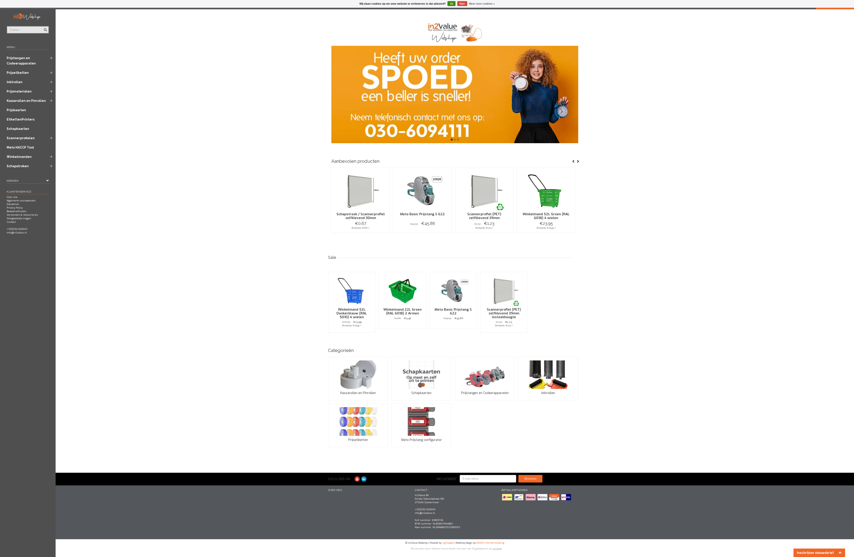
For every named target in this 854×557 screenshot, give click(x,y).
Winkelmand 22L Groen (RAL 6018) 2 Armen (402, 311)
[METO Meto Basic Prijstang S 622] (422, 191)
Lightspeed (447, 542)
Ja (451, 3)
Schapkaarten (18, 129)
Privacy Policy (15, 207)
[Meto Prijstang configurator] (421, 421)
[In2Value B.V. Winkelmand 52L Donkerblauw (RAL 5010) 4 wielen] (352, 291)
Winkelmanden (19, 157)
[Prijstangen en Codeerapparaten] (484, 374)
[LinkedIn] (364, 479)
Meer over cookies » (482, 3)
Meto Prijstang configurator (421, 440)
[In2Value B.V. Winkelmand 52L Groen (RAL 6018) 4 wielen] (546, 191)
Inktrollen (14, 82)
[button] (51, 58)
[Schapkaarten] (421, 374)
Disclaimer (13, 204)
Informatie (351, 332)
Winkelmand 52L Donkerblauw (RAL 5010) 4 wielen (351, 313)
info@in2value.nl (17, 232)
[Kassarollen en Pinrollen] (358, 374)
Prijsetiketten (18, 72)
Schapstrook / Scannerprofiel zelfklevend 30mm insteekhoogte (360, 218)
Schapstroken (18, 166)
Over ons (12, 197)
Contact (11, 222)
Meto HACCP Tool (20, 147)
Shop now (360, 233)
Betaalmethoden (16, 211)
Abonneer (530, 479)
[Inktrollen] (548, 374)
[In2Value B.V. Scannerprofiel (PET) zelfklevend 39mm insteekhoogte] (484, 191)
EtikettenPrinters (20, 119)
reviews (497, 548)
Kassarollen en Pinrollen (26, 101)
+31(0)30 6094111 (17, 229)
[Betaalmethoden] (507, 497)
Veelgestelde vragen (19, 218)
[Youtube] (357, 479)
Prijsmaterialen (19, 91)
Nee (462, 3)
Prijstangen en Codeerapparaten (21, 60)
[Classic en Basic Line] (454, 94)
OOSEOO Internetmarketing (490, 542)
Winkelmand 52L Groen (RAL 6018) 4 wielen (546, 216)
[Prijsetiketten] (358, 421)
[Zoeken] (45, 27)
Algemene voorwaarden (21, 200)
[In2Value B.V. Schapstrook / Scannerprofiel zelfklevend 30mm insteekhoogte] (360, 191)
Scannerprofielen (21, 138)
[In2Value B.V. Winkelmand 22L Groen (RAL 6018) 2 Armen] (402, 291)
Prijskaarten (16, 110)
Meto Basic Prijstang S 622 (422, 214)
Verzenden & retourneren (22, 215)
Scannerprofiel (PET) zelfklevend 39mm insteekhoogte (484, 218)
